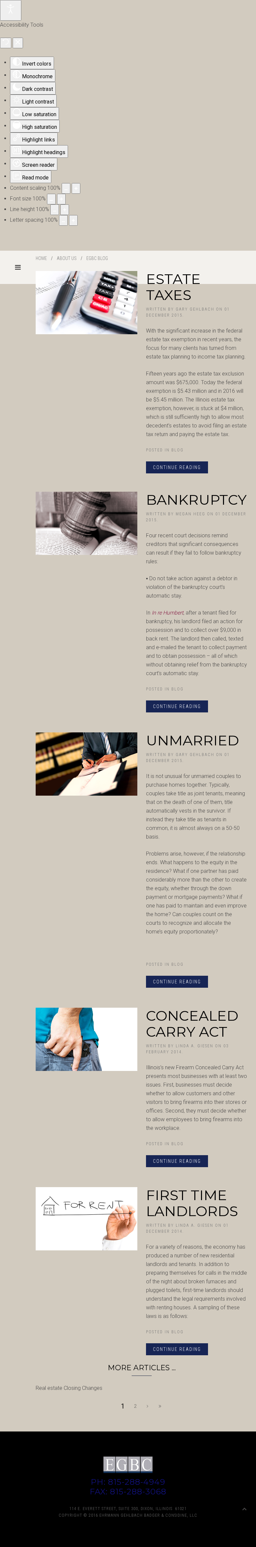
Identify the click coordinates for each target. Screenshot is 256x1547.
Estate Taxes (173, 287)
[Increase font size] (61, 199)
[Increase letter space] (73, 220)
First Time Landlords (192, 1203)
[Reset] (5, 43)
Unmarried (192, 740)
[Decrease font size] (51, 199)
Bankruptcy (196, 499)
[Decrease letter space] (63, 220)
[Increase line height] (64, 209)
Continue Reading (177, 467)
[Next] (148, 1406)
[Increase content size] (76, 188)
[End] (160, 1406)
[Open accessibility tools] (10, 10)
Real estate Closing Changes (69, 1388)
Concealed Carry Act (192, 1023)
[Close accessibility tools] (18, 43)
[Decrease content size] (66, 188)
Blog (177, 450)
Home (41, 258)
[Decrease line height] (54, 209)
